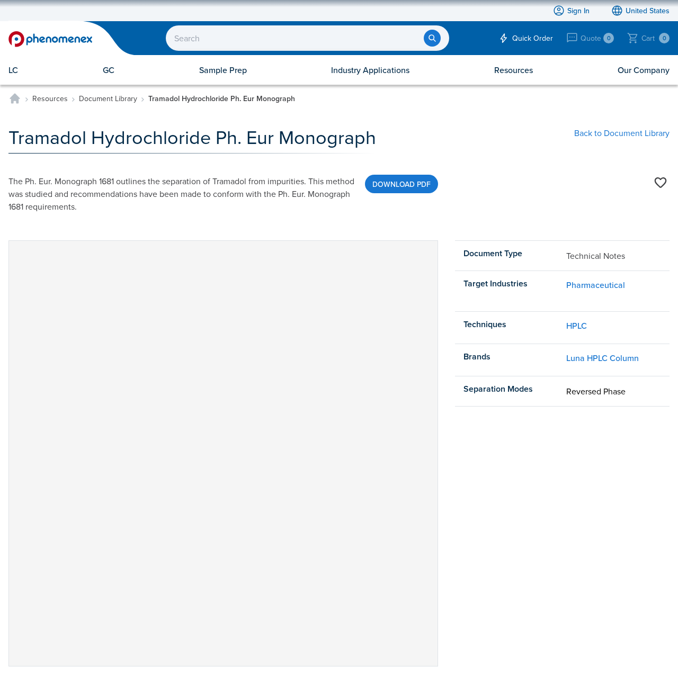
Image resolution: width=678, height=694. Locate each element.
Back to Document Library (622, 133)
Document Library (108, 98)
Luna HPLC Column (602, 358)
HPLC (576, 325)
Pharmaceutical (595, 285)
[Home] (14, 98)
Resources (50, 98)
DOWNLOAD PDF (401, 184)
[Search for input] (432, 38)
